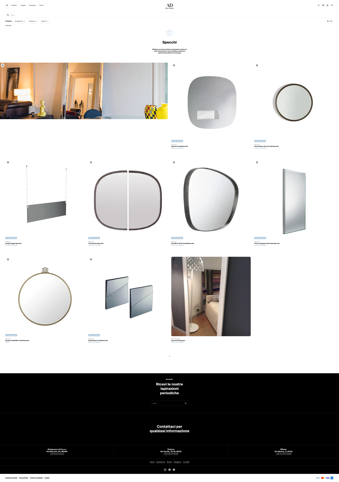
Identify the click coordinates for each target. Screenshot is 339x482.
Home (169, 30)
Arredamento (170, 32)
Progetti (23, 5)
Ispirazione (32, 5)
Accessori (169, 33)
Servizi (41, 5)
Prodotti (13, 5)
